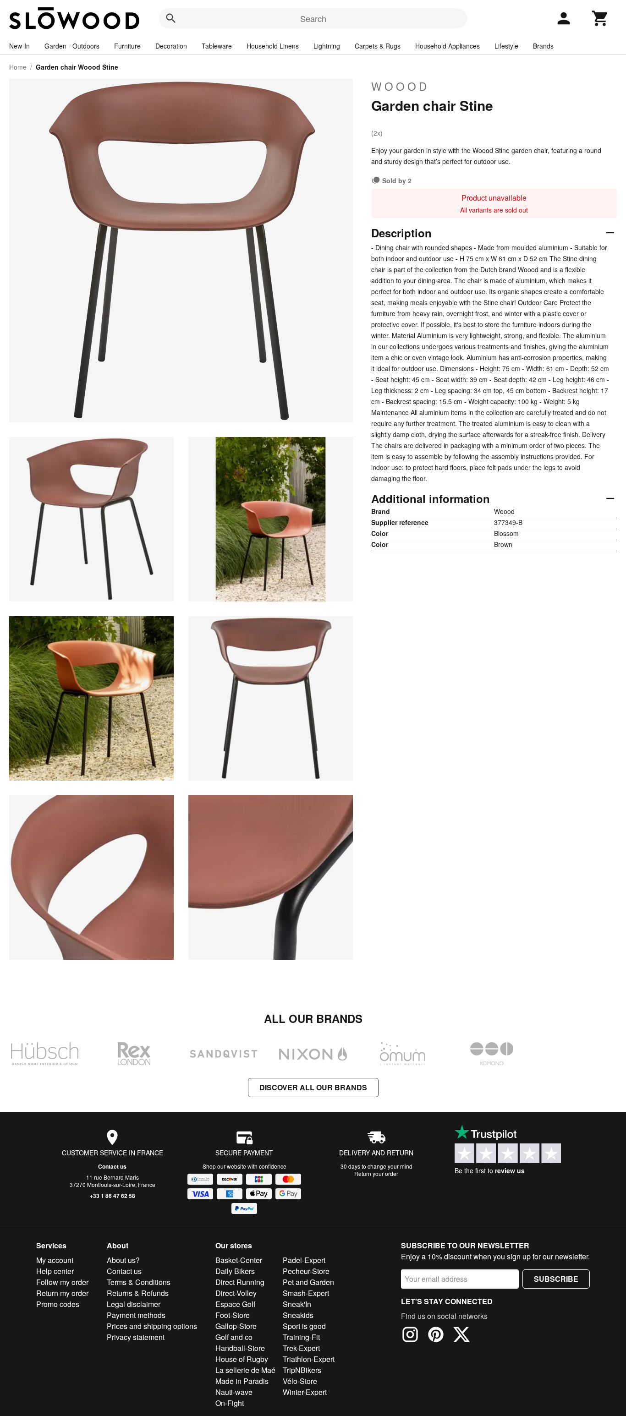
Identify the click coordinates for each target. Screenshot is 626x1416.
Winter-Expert (305, 1392)
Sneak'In (297, 1304)
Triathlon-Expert (309, 1359)
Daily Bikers (235, 1271)
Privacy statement (136, 1337)
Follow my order (62, 1282)
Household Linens (273, 45)
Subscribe (556, 1279)
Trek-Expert (301, 1348)
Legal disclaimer (133, 1304)
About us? (123, 1260)
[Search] (171, 18)
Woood (400, 86)
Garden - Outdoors (71, 45)
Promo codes (57, 1304)
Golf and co (234, 1337)
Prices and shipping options (152, 1326)
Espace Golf (235, 1304)
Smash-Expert (306, 1293)
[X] (461, 1335)
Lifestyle (506, 45)
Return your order (376, 1173)
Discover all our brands (313, 1087)
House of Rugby (241, 1359)
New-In (19, 45)
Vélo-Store (300, 1381)
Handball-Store (240, 1348)
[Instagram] (410, 1335)
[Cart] (600, 18)
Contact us (112, 1166)
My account (54, 1260)
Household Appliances (447, 45)
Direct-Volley (236, 1293)
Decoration (171, 45)
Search (313, 18)
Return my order (62, 1293)
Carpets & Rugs (378, 45)
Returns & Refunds (138, 1293)
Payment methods (136, 1315)
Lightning (326, 45)
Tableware (217, 45)
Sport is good (304, 1326)
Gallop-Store (236, 1326)
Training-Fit (301, 1337)
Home (18, 66)
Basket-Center (238, 1260)
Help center (55, 1271)
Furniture (127, 45)
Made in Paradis (242, 1381)
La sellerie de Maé (245, 1370)
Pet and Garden (308, 1282)
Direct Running (239, 1282)
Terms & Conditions (138, 1282)
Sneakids (298, 1315)
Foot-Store (232, 1315)
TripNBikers (302, 1370)
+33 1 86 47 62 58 (112, 1196)
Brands (543, 45)
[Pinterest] (436, 1335)
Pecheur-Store (306, 1271)
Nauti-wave (234, 1392)
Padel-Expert (304, 1260)
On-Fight (229, 1403)
